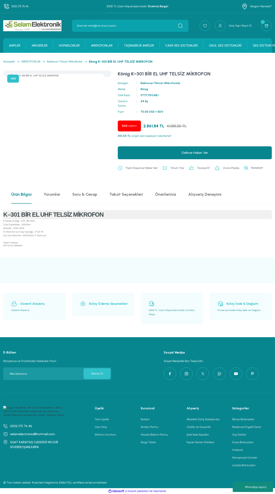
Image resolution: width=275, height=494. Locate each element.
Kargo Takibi (148, 442)
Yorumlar (52, 194)
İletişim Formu (149, 427)
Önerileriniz (165, 194)
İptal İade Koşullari (198, 434)
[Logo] (32, 25)
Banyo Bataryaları (243, 419)
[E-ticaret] (137, 491)
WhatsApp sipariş (255, 487)
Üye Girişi (101, 427)
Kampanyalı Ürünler (244, 457)
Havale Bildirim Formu (154, 434)
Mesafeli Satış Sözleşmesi (203, 419)
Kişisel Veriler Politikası (200, 442)
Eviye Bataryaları (242, 442)
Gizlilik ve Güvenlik (199, 427)
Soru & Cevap (84, 194)
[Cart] (266, 26)
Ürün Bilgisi (21, 194)
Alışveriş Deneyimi (204, 194)
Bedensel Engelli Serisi (246, 427)
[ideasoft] (116, 491)
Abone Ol (97, 373)
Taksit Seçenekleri (126, 194)
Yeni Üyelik (102, 419)
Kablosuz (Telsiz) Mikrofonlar (161, 83)
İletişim (145, 419)
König (144, 89)
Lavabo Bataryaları (243, 465)
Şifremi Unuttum (105, 434)
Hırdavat (237, 450)
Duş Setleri (239, 434)
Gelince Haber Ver (195, 153)
